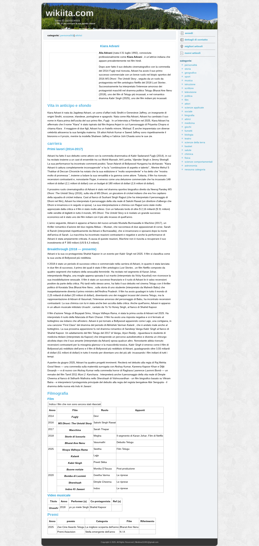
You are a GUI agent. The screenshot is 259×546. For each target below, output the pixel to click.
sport (187, 76)
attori (187, 103)
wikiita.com (70, 13)
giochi (188, 126)
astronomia (191, 165)
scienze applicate (194, 107)
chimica (189, 154)
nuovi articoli (193, 53)
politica (188, 95)
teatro (188, 138)
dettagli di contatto (196, 39)
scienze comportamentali (198, 161)
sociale (188, 111)
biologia (189, 134)
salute (188, 150)
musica (189, 80)
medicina (190, 123)
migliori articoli (194, 46)
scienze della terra (195, 142)
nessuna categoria (195, 169)
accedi (189, 33)
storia (188, 68)
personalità (67, 35)
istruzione (190, 84)
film (187, 99)
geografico (190, 72)
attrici (78, 35)
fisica (187, 157)
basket (188, 146)
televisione (190, 92)
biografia (189, 115)
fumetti (188, 130)
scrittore (189, 88)
